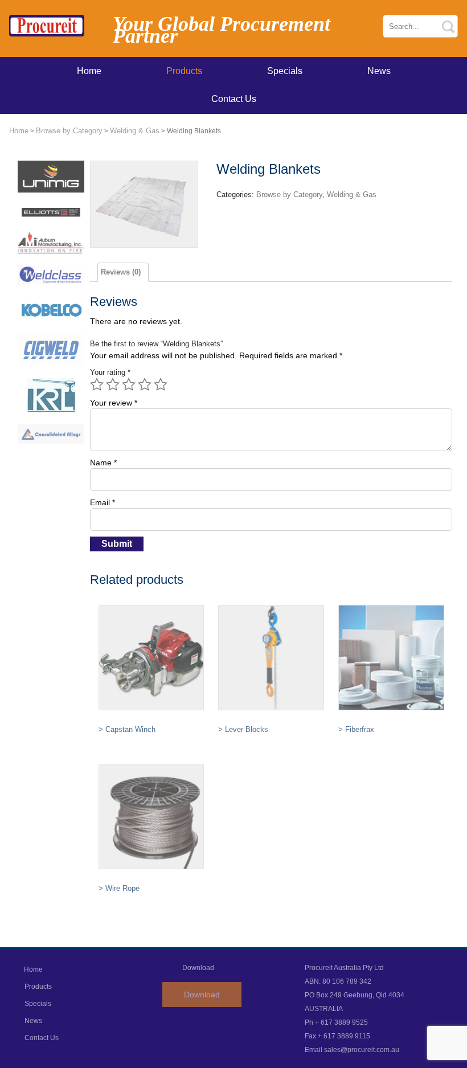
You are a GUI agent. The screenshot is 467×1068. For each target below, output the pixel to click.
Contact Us (233, 99)
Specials (284, 71)
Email (102, 502)
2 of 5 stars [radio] (113, 384)
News (379, 71)
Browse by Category (69, 130)
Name (103, 462)
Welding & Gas (134, 130)
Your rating (110, 372)
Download (202, 994)
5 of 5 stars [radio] (160, 384)
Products (184, 71)
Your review (113, 402)
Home (89, 71)
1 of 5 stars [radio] (97, 384)
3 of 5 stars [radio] (129, 384)
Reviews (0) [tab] (121, 272)
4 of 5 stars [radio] (144, 384)
